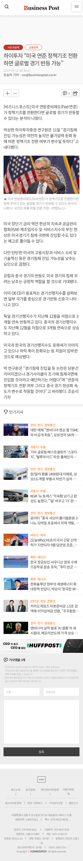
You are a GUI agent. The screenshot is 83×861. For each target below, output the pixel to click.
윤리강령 (30, 789)
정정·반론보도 (34, 803)
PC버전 (41, 779)
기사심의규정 (55, 803)
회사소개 (15, 789)
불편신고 (73, 803)
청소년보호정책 (13, 803)
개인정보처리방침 (50, 789)
